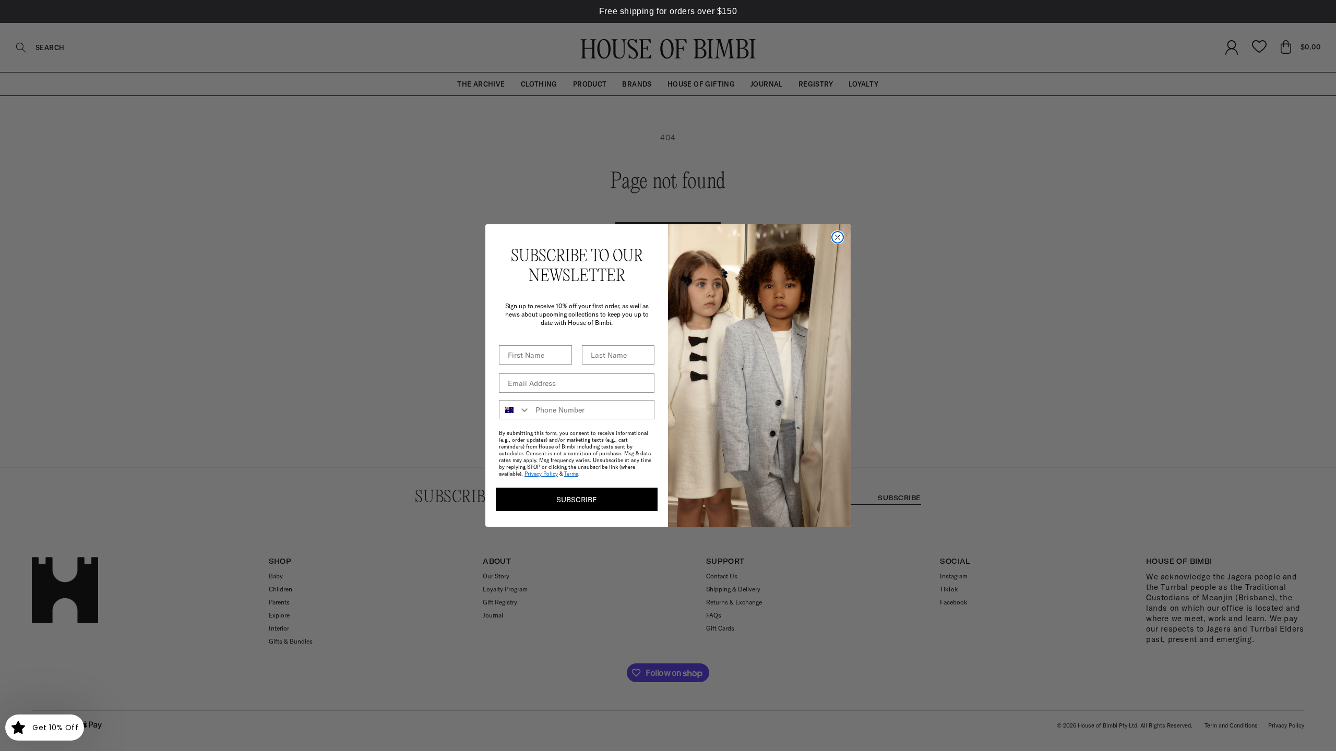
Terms (571, 473)
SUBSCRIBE (576, 499)
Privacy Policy (541, 473)
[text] (668, 11)
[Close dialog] (837, 237)
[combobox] (514, 410)
